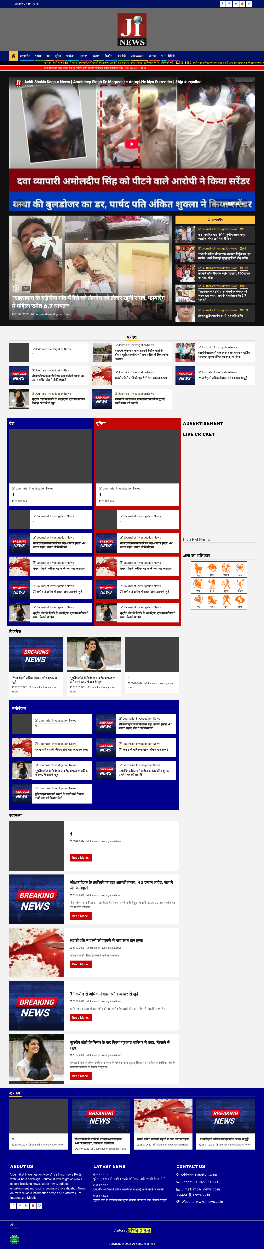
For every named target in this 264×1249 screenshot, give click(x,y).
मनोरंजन (70, 56)
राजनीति (122, 56)
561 (245, 285)
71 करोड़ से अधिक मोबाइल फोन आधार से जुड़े (222, 378)
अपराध (152, 56)
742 (245, 267)
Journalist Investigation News (70, 314)
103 (245, 310)
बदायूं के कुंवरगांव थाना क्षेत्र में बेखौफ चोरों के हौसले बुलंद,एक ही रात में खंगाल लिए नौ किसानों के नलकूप (142, 355)
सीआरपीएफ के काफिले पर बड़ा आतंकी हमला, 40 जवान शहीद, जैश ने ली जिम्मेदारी (58, 378)
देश (47, 56)
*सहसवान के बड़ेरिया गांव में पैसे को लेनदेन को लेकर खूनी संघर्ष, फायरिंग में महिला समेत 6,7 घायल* (222, 295)
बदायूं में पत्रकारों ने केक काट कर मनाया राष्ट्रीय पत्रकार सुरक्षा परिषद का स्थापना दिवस (224, 355)
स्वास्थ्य (83, 56)
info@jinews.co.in (206, 1189)
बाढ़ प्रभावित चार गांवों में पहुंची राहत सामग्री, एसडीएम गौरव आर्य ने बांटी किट (222, 237)
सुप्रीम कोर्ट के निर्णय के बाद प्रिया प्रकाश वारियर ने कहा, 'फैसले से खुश (54, 680)
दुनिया (58, 56)
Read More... (81, 858)
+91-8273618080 (206, 1182)
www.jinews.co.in (209, 1202)
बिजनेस (108, 56)
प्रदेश (38, 56)
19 (244, 229)
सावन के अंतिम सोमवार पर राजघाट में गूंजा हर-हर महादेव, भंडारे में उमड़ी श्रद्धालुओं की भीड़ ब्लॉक (224, 256)
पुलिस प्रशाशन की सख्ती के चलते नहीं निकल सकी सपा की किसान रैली (59, 796)
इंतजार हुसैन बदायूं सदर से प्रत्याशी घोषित (220, 316)
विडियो (171, 56)
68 (244, 248)
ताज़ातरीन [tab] (217, 219)
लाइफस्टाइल (137, 56)
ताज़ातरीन (25, 56)
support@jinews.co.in (193, 1194)
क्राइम (96, 56)
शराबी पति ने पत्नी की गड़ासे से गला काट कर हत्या (141, 378)
